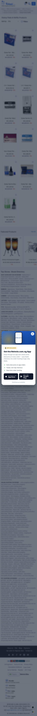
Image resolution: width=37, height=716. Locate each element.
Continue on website (18, 382)
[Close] (32, 333)
